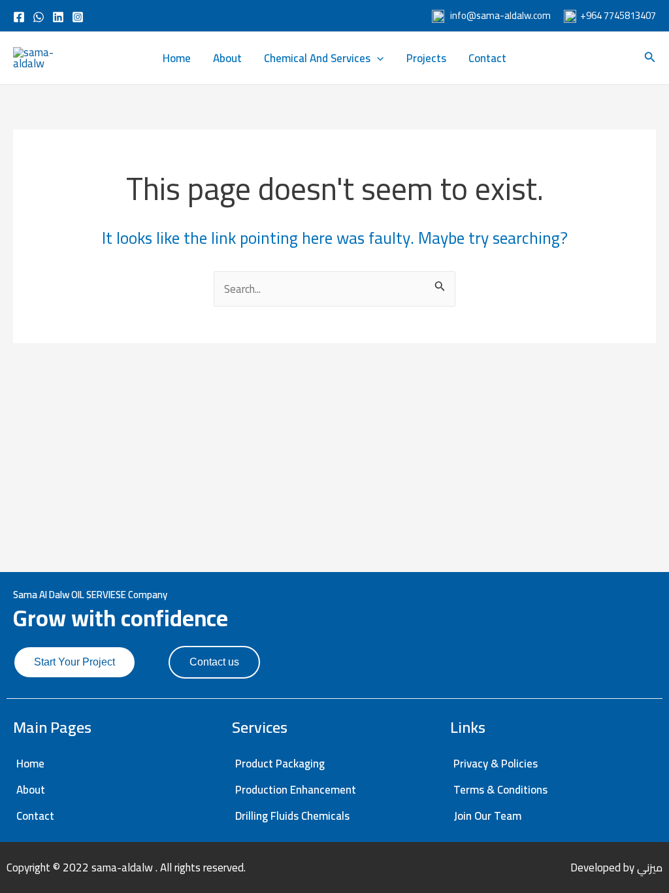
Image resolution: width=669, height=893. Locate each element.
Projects (426, 58)
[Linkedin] (58, 17)
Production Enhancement (295, 789)
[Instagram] (78, 17)
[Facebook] (19, 17)
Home (177, 58)
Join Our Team (487, 815)
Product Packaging (280, 763)
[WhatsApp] (38, 17)
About (227, 58)
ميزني (649, 867)
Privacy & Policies (495, 763)
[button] (376, 58)
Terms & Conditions (500, 789)
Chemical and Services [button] (317, 58)
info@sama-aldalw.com (499, 15)
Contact (487, 58)
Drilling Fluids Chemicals (292, 815)
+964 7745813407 (617, 15)
